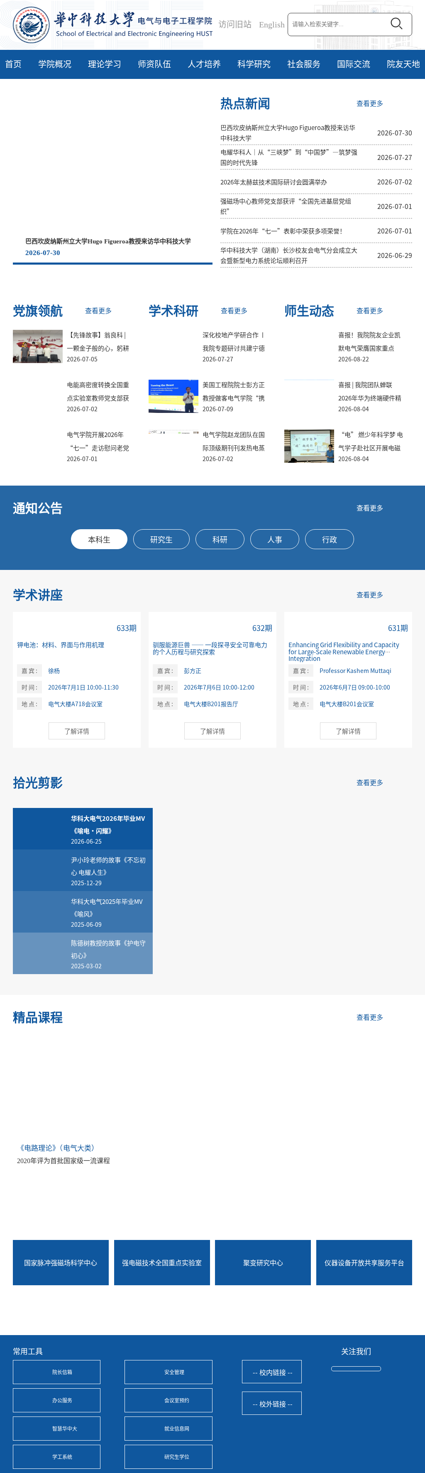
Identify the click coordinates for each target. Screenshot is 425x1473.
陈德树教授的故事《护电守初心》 (108, 949)
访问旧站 (235, 24)
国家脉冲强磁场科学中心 (60, 1262)
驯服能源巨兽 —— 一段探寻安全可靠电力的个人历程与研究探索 (210, 648)
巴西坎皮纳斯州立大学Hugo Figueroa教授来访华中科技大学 (108, 241)
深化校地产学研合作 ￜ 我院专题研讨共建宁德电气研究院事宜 (234, 348)
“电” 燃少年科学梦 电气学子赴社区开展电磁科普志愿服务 (370, 447)
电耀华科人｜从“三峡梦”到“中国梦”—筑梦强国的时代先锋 (288, 157)
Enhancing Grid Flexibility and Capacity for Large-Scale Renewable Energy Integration (343, 651)
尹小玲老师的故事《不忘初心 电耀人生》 (108, 865)
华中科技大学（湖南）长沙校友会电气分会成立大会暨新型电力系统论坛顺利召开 (288, 255)
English (272, 24)
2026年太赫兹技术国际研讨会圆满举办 (273, 181)
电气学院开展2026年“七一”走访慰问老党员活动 (98, 447)
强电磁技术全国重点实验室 (162, 1262)
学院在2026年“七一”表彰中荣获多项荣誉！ (283, 230)
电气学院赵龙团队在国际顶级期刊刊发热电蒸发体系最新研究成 (234, 447)
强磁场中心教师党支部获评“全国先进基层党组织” (285, 206)
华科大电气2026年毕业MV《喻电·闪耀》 (108, 824)
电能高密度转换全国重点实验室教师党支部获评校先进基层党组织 (98, 397)
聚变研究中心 (263, 1262)
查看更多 (370, 103)
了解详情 (76, 731)
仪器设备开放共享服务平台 (364, 1262)
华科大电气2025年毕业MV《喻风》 (107, 907)
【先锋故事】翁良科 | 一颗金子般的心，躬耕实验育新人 (98, 348)
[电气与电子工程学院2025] (112, 24)
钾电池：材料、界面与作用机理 (60, 644)
